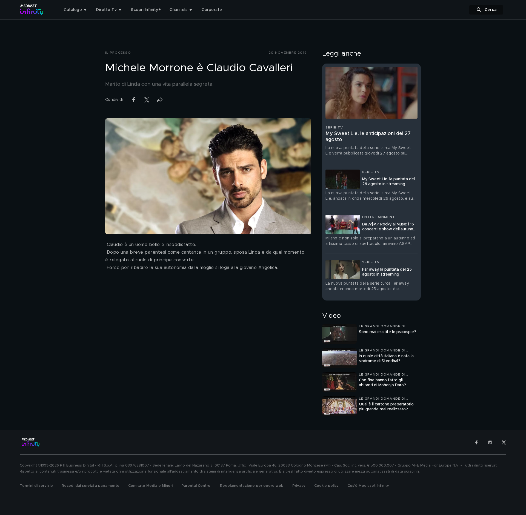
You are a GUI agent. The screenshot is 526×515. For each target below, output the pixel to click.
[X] (503, 442)
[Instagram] (490, 442)
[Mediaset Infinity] (32, 9)
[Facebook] (476, 442)
